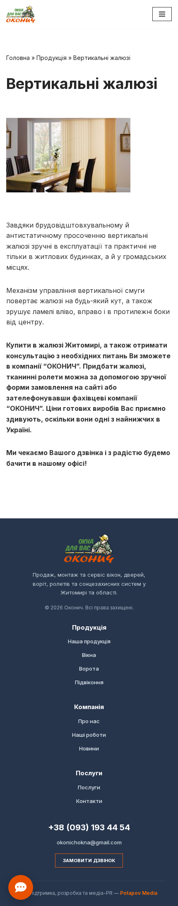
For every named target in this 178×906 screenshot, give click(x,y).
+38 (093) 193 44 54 (89, 827)
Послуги (89, 787)
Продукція (51, 57)
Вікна (89, 655)
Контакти (89, 801)
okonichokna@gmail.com (89, 842)
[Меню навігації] (162, 14)
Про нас (89, 721)
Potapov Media (138, 893)
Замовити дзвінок (89, 860)
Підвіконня (89, 682)
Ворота (89, 668)
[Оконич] (20, 14)
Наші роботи (89, 734)
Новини (89, 748)
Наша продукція (89, 641)
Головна (18, 57)
